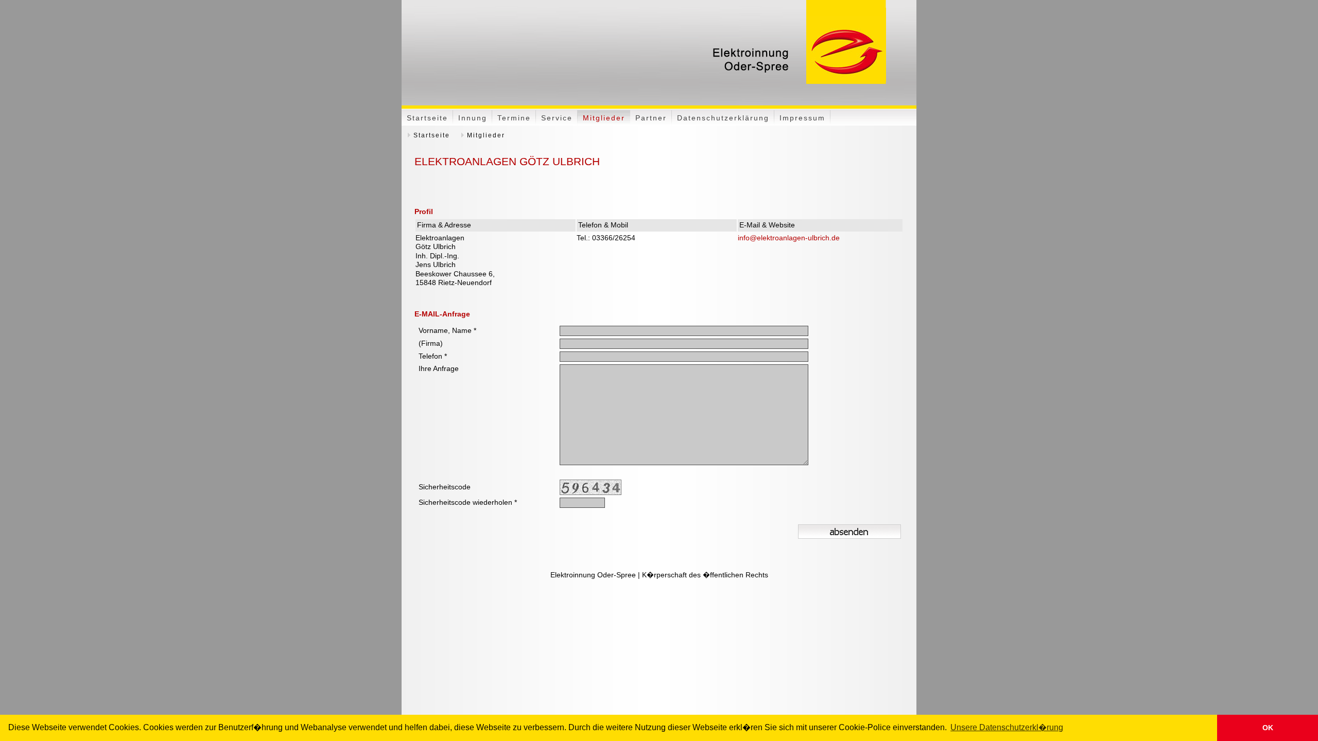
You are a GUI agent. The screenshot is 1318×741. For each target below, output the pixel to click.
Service (557, 118)
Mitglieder (604, 118)
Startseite (427, 118)
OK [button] (1267, 728)
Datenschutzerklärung (723, 118)
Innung (472, 118)
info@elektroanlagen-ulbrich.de (789, 238)
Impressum (802, 118)
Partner (651, 118)
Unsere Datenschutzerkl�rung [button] (1006, 727)
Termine (514, 118)
